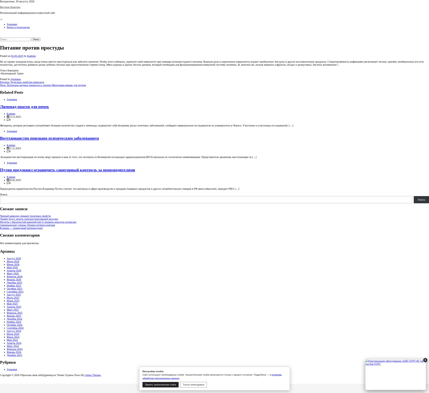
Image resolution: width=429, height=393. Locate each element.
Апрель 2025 (14, 306)
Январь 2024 (14, 352)
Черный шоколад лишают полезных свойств (25, 216)
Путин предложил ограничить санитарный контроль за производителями (67, 170)
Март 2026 (13, 273)
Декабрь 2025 (14, 282)
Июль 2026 (13, 261)
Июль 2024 (13, 334)
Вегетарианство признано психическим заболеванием (49, 138)
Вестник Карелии (10, 7)
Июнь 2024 (13, 337)
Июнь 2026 (13, 264)
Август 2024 (14, 331)
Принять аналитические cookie (160, 384)
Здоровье (12, 24)
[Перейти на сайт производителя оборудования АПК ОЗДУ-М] (395, 375)
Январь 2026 (14, 279)
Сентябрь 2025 (15, 291)
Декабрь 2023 (14, 355)
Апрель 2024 (14, 343)
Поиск (3, 194)
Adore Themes (93, 375)
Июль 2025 (13, 297)
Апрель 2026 (14, 270)
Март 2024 (13, 346)
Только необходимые (193, 384)
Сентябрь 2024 (15, 328)
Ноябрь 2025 (14, 285)
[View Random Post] (1, 33)
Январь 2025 (14, 315)
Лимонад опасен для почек (24, 106)
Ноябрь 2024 (14, 321)
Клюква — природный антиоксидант (21, 228)
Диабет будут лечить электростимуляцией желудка (29, 219)
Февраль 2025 (14, 312)
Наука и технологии (18, 27)
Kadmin (31, 56)
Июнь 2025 (13, 300)
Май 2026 (12, 267)
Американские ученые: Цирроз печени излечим (27, 225)
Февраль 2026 (14, 276)
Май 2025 (12, 303)
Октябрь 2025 (14, 288)
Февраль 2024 (14, 349)
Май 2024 (12, 340)
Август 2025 (14, 294)
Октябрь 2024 (14, 324)
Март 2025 (13, 309)
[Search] (1, 36)
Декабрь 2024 (14, 318)
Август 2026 (14, 258)
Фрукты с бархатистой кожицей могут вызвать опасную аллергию (38, 222)
